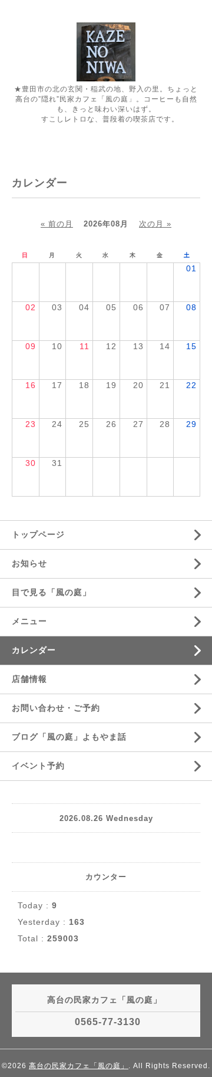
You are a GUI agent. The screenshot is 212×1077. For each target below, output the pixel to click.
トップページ (38, 534)
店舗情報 (29, 679)
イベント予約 (38, 765)
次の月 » (155, 223)
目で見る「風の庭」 (51, 592)
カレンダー (34, 650)
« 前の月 (57, 223)
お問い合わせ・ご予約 (56, 707)
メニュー (29, 621)
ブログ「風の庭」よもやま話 (69, 736)
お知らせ (29, 563)
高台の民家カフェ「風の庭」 (78, 1066)
